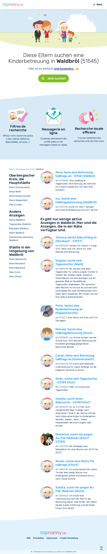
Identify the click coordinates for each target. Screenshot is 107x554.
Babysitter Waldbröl (19, 228)
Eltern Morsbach (17, 267)
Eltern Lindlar (15, 204)
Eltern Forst (14, 272)
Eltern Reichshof (17, 263)
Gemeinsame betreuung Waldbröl (21, 239)
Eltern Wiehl (15, 191)
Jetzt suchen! (56, 78)
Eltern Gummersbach (19, 187)
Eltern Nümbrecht (17, 259)
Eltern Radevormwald (19, 196)
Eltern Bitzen (15, 276)
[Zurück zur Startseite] (13, 4)
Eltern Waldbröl (16, 232)
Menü (99, 4)
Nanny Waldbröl (17, 220)
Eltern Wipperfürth (18, 200)
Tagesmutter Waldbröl (20, 224)
